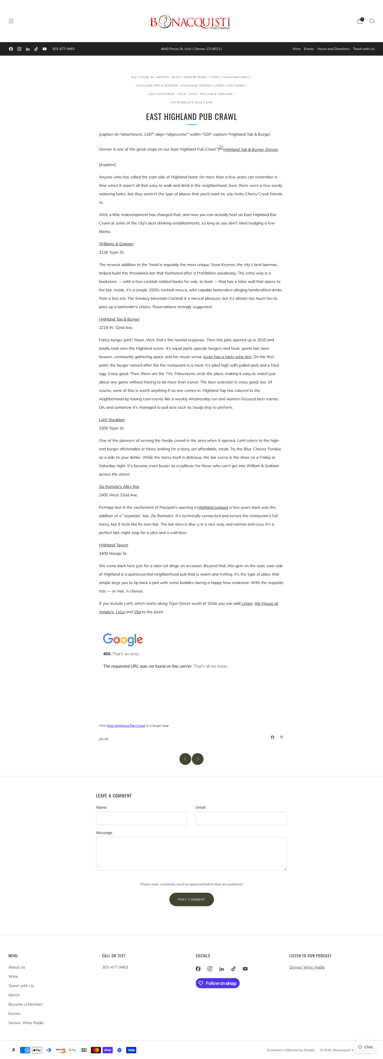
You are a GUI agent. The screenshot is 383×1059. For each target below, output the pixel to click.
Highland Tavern (196, 85)
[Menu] (11, 21)
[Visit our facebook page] (11, 49)
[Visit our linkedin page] (28, 49)
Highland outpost (212, 507)
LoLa (182, 94)
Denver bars (195, 77)
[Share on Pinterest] (281, 737)
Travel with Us (364, 49)
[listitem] (191, 49)
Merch (14, 994)
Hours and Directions (333, 49)
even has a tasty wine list (227, 356)
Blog (176, 77)
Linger (247, 603)
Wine (296, 49)
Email (200, 807)
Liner (219, 85)
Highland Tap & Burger (156, 85)
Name (101, 807)
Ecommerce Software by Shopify (291, 1050)
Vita (193, 94)
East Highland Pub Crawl (126, 726)
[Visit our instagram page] (19, 49)
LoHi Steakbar (161, 94)
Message (104, 832)
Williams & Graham (116, 243)
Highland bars (236, 77)
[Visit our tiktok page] (36, 49)
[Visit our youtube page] (44, 49)
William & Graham (216, 94)
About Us (16, 967)
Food (215, 77)
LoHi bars (236, 85)
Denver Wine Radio (26, 1022)
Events (309, 49)
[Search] (372, 21)
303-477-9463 (63, 49)
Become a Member (25, 1004)
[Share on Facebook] (272, 737)
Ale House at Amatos (150, 77)
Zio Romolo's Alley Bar (191, 102)
